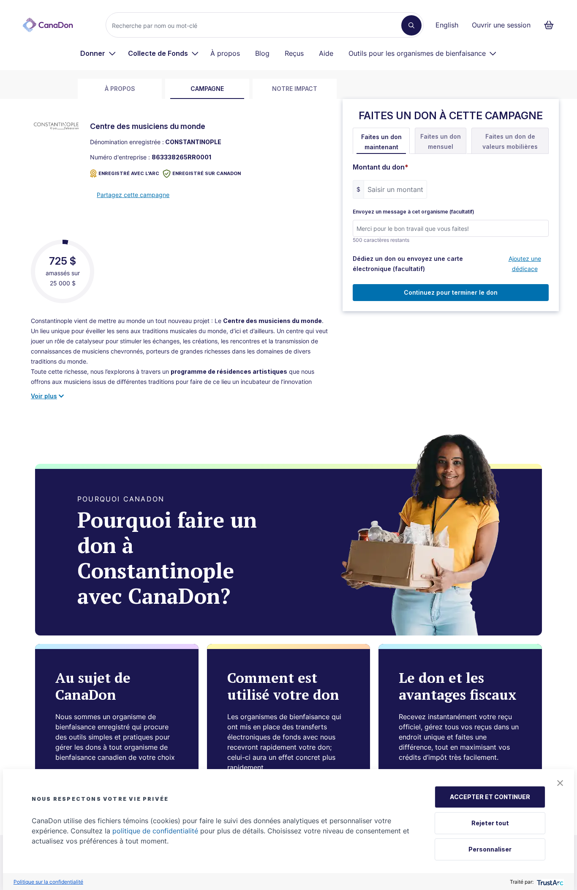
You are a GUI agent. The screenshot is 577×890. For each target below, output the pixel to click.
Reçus (294, 53)
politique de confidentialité (155, 831)
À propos (225, 53)
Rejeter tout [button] (490, 823)
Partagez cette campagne (133, 194)
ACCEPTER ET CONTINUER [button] (490, 796)
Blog (262, 53)
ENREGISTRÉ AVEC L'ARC (128, 173)
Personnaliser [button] (490, 849)
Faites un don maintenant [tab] (381, 142)
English (446, 25)
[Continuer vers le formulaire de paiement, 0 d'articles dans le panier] (551, 25)
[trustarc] (549, 882)
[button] (560, 783)
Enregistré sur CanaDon (206, 173)
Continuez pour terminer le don (451, 292)
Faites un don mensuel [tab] (440, 141)
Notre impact (294, 88)
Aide (326, 53)
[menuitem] (98, 53)
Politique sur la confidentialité (48, 882)
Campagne (207, 88)
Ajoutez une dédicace (525, 263)
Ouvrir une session (501, 25)
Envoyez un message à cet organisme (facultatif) (413, 212)
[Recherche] (411, 25)
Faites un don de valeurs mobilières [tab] (510, 141)
